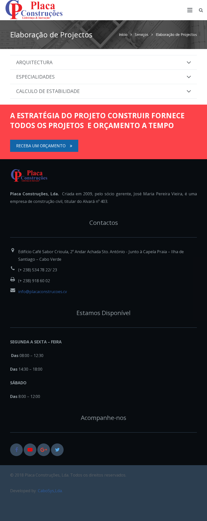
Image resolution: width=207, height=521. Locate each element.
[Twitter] (57, 449)
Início (123, 34)
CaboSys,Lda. (50, 490)
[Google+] (43, 449)
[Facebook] (16, 449)
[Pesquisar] (201, 10)
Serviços (141, 34)
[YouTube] (30, 449)
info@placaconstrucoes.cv (42, 291)
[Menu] (190, 10)
